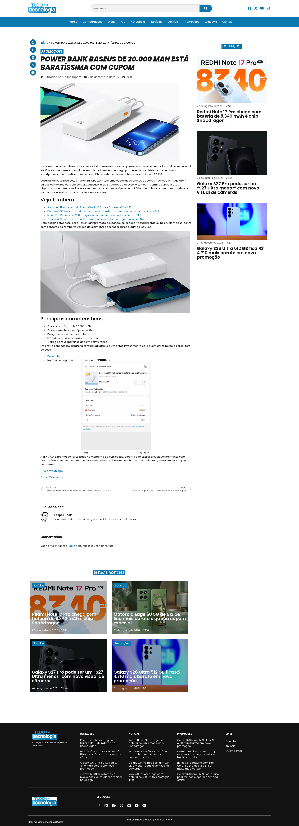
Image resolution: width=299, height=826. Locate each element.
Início (44, 43)
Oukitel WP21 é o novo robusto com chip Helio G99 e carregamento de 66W (95, 219)
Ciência (227, 22)
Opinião (173, 22)
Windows (211, 22)
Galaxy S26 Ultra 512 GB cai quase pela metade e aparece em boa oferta (198, 777)
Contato (231, 741)
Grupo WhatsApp (51, 471)
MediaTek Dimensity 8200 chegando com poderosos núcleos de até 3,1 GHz (96, 215)
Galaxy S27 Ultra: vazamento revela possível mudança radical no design (101, 777)
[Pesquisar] (206, 8)
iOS (123, 22)
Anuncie (230, 746)
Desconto (53, 356)
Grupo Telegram (51, 477)
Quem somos (234, 751)
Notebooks (138, 22)
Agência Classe (55, 821)
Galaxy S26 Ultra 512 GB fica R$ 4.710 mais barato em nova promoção (98, 765)
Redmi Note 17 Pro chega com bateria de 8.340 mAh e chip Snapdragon (98, 743)
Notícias (156, 22)
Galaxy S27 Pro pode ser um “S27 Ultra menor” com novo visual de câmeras (100, 754)
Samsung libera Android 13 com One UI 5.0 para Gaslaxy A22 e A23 (89, 207)
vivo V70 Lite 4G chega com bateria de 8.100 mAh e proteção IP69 (149, 777)
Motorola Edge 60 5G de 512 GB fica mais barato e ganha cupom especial (148, 754)
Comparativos (92, 22)
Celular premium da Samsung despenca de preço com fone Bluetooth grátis (196, 754)
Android (72, 22)
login (72, 545)
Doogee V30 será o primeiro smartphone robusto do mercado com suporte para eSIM (103, 211)
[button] (33, 42)
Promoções (191, 22)
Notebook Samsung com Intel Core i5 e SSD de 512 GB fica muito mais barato (195, 765)
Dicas (111, 22)
